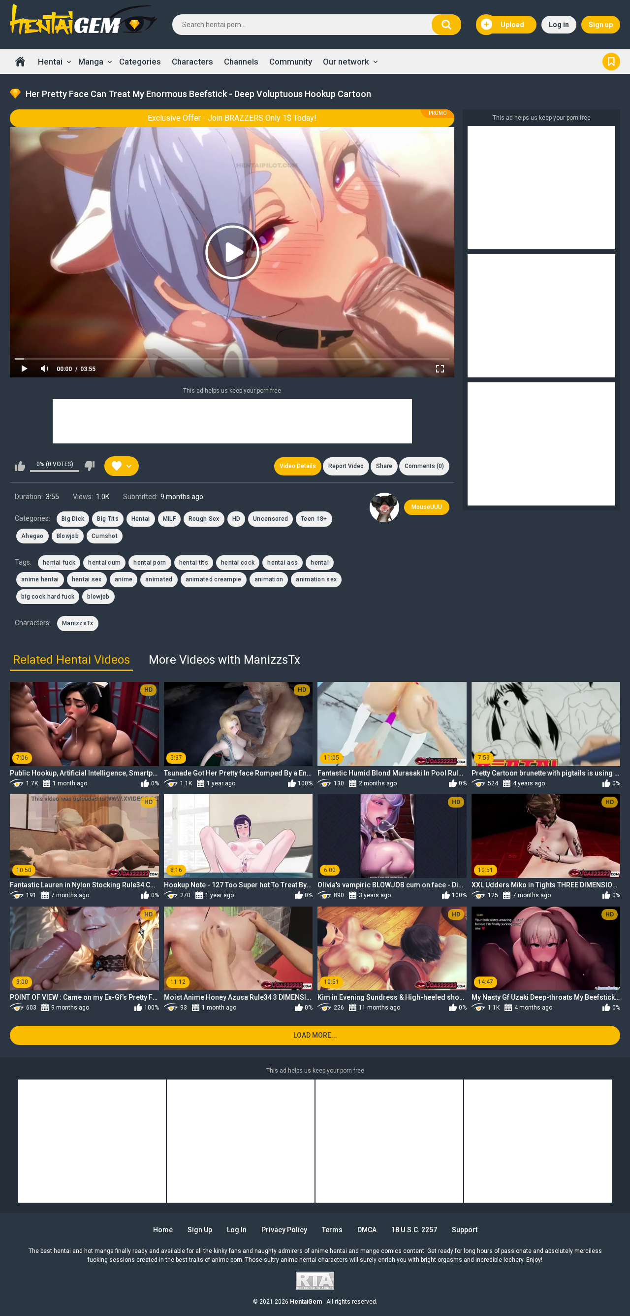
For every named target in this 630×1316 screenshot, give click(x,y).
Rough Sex (204, 518)
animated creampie (214, 579)
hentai (320, 562)
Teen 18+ (314, 518)
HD (236, 518)
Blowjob (68, 536)
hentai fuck (59, 562)
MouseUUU (426, 507)
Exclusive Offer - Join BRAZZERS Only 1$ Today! (232, 118)
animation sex (316, 579)
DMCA (367, 1230)
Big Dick (73, 518)
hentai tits (193, 562)
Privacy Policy (284, 1230)
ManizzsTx (78, 623)
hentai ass (282, 562)
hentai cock (237, 562)
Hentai (50, 62)
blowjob (98, 596)
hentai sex (87, 579)
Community (290, 62)
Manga (90, 62)
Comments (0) (424, 466)
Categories (140, 62)
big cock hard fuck (47, 596)
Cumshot (105, 536)
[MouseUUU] (384, 507)
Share (384, 466)
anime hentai (40, 579)
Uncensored (270, 518)
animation (269, 579)
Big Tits (107, 518)
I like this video (20, 466)
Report (346, 466)
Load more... (315, 1035)
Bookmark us (611, 62)
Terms (332, 1230)
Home (20, 61)
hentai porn (149, 562)
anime (124, 579)
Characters (192, 62)
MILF (169, 518)
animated (158, 579)
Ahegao (32, 536)
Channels (241, 62)
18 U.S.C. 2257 (414, 1230)
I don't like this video (89, 466)
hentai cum (104, 562)
